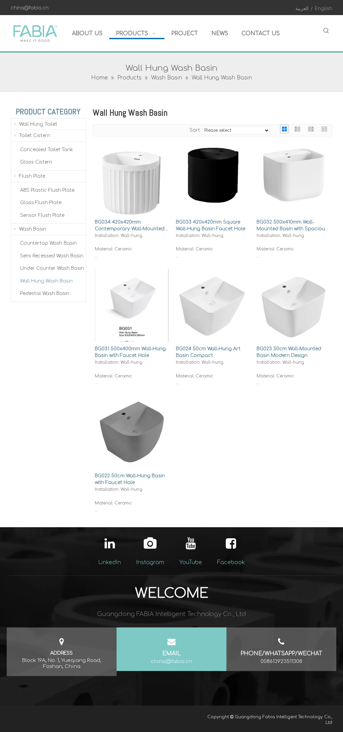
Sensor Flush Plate (42, 215)
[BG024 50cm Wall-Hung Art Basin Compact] (213, 303)
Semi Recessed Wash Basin (51, 255)
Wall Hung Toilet (37, 124)
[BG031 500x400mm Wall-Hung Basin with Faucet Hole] (131, 315)
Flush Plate (31, 176)
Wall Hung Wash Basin (46, 281)
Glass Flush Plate (40, 202)
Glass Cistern (36, 162)
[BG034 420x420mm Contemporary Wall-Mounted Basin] (131, 180)
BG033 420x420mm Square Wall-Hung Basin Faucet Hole (210, 225)
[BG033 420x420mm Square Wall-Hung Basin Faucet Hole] (213, 175)
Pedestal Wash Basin (44, 293)
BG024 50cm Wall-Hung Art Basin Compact (208, 352)
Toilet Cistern (34, 135)
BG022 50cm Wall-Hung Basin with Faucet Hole (130, 479)
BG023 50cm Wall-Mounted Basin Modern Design (289, 352)
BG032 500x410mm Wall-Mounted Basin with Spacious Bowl (292, 226)
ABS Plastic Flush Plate (47, 190)
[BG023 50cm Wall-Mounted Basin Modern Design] (293, 305)
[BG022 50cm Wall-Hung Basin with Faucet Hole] (131, 432)
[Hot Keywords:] (326, 31)
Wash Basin (32, 229)
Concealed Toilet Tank (46, 149)
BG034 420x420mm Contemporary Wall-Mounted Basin (129, 226)
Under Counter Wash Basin (52, 268)
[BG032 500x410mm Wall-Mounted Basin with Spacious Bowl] (293, 175)
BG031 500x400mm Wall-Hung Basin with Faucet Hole (130, 352)
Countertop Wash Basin (48, 243)
